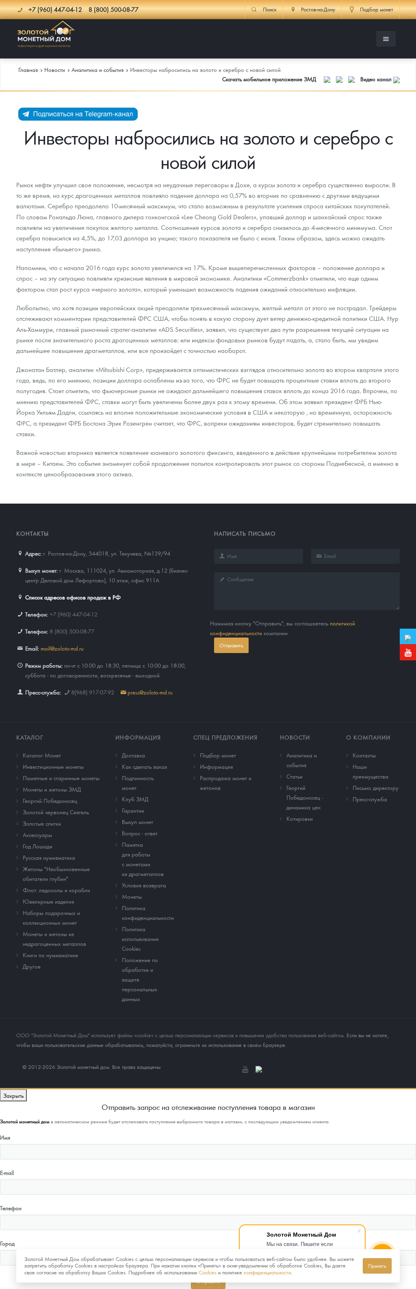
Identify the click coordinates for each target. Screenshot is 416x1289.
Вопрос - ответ (140, 833)
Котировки (299, 818)
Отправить (231, 645)
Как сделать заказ (144, 766)
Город (7, 1243)
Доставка (133, 755)
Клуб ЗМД (135, 798)
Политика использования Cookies (140, 938)
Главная (28, 69)
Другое (32, 966)
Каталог (29, 737)
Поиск (270, 9)
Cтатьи (294, 776)
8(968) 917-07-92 (92, 692)
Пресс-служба (370, 798)
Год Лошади (37, 846)
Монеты (132, 896)
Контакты (364, 755)
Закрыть (13, 1095)
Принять (377, 1265)
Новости (295, 737)
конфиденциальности (267, 1272)
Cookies (208, 1272)
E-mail (7, 1172)
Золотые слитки (42, 823)
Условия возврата (144, 885)
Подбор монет (218, 755)
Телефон (11, 1207)
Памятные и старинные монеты (61, 777)
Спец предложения (225, 737)
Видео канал (376, 78)
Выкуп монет (137, 821)
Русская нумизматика (49, 857)
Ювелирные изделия (48, 901)
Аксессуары (37, 834)
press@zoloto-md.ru (150, 692)
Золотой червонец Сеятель (56, 811)
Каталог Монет (42, 755)
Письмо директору (376, 787)
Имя (5, 1137)
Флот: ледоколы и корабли (56, 889)
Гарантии (133, 810)
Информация (138, 737)
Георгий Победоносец (50, 800)
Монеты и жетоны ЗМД (52, 789)
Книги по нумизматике (50, 954)
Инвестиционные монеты (53, 766)
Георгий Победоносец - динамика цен (304, 797)
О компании (368, 737)
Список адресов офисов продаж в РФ (73, 597)
